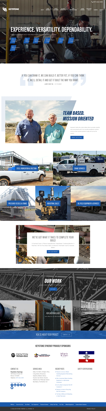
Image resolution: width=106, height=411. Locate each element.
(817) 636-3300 (98, 2)
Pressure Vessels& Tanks (50, 40)
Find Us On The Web (15, 382)
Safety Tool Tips (54, 404)
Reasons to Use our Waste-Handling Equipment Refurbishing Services (64, 374)
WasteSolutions (55, 9)
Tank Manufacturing (73, 9)
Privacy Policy (91, 409)
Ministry (12, 404)
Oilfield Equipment (69, 404)
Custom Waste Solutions (81, 404)
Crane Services (82, 9)
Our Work (27, 404)
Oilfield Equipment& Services (74, 40)
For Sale (61, 404)
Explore (53, 289)
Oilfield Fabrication (63, 9)
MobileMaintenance (38, 40)
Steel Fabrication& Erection (16, 40)
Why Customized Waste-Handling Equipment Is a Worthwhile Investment (64, 380)
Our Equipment (53, 252)
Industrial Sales (89, 9)
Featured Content (44, 404)
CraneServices (27, 40)
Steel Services (48, 9)
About (42, 10)
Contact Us (66, 334)
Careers (96, 10)
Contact (102, 10)
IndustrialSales (62, 40)
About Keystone (77, 137)
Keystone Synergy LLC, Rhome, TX (24, 409)
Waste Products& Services (15, 48)
